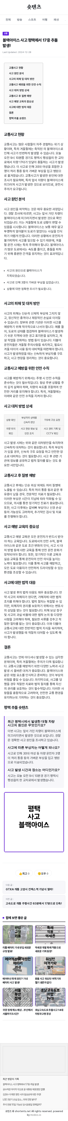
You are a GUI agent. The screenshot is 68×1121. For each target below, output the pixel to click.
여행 (44, 19)
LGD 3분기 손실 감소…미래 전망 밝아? (20, 1099)
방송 (19, 19)
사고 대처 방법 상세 (19, 90)
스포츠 (32, 19)
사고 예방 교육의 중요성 (21, 101)
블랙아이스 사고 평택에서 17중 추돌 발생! (21, 1084)
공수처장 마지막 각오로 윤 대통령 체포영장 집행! (24, 1089)
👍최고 (24, 873)
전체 (8, 19)
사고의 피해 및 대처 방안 (21, 79)
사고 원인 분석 (16, 73)
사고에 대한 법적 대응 (20, 107)
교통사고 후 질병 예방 (20, 96)
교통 (6, 33)
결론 (11, 112)
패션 (56, 19)
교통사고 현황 (16, 67)
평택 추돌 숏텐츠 (17, 118)
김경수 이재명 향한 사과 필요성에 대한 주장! (22, 1094)
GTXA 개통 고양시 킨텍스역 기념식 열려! (29, 889)
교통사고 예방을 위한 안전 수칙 (25, 84)
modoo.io (35, 1114)
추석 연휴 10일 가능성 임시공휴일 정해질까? (22, 1104)
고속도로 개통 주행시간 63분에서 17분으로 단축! (34, 903)
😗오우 (43, 873)
